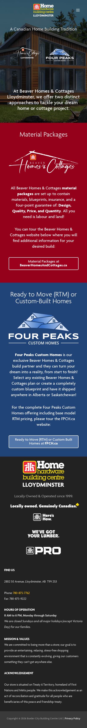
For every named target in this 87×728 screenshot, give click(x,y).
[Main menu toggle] (78, 10)
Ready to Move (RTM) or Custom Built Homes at (43, 441)
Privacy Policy (72, 718)
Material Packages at (43, 263)
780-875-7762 (21, 593)
